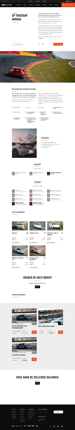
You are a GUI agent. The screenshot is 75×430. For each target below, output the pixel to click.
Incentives (14, 416)
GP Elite (13, 409)
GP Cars (50, 4)
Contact (44, 1)
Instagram (54, 426)
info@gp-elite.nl (41, 420)
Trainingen (14, 411)
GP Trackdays (22, 419)
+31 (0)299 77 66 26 (41, 418)
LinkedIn (58, 426)
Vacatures (38, 1)
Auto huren (30, 416)
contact (53, 36)
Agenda (37, 383)
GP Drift (21, 414)
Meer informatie (16, 242)
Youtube (62, 426)
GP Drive (21, 413)
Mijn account (30, 411)
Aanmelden (57, 411)
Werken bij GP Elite (32, 413)
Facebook (50, 426)
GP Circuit (46, 95)
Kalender (30, 1)
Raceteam (13, 413)
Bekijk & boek (34, 332)
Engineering (14, 414)
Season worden (31, 414)
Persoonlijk (31, 409)
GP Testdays (22, 421)
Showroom (56, 4)
